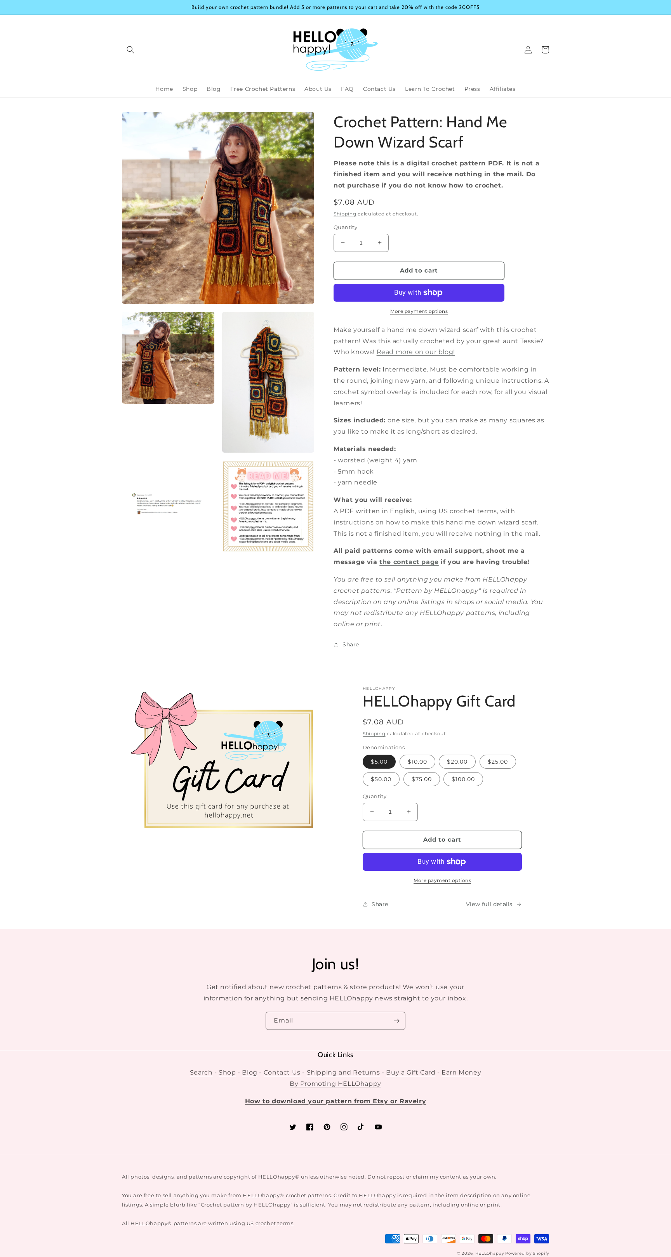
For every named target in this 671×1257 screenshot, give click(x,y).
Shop (227, 1072)
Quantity (345, 227)
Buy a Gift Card (410, 1072)
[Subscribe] (396, 1021)
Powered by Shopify (527, 1253)
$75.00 (422, 779)
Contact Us (282, 1072)
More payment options (419, 311)
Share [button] (350, 644)
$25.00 (498, 761)
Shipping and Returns (343, 1072)
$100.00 (463, 779)
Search (201, 1072)
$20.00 (457, 761)
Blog (249, 1072)
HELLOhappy (489, 1253)
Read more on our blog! (416, 352)
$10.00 (417, 761)
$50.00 (381, 779)
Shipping (345, 214)
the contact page (409, 562)
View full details (489, 904)
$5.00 (379, 761)
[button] (130, 49)
